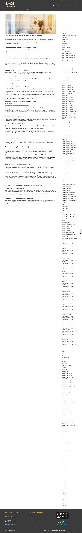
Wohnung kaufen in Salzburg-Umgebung (69, 384)
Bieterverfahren (64, 43)
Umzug (63, 462)
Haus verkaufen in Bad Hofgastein (68, 99)
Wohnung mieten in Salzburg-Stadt (68, 400)
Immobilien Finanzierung (66, 190)
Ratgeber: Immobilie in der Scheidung (68, 224)
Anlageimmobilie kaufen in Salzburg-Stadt (69, 30)
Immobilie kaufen (65, 120)
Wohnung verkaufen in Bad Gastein (68, 408)
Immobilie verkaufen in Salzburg (67, 182)
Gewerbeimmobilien (65, 435)
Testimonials (64, 361)
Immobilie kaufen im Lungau (67, 124)
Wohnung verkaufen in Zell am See (68, 428)
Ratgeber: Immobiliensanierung (67, 228)
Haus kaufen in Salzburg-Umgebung (68, 89)
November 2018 (64, 479)
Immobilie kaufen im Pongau (67, 128)
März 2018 (64, 493)
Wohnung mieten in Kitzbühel (67, 392)
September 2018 (65, 483)
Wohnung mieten (65, 390)
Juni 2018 (63, 487)
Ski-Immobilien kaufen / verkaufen (68, 347)
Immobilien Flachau (33, 516)
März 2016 (64, 505)
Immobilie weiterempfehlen (66, 188)
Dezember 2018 (64, 477)
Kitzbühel (63, 451)
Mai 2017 (63, 503)
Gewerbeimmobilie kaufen (66, 53)
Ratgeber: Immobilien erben (67, 226)
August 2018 (64, 485)
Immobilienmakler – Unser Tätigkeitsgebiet (69, 200)
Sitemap (63, 241)
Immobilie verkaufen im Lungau (67, 168)
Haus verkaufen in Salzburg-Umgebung (69, 111)
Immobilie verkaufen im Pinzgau (67, 170)
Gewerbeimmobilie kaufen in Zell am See (69, 64)
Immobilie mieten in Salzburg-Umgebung (69, 160)
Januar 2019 (64, 475)
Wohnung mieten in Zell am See (67, 404)
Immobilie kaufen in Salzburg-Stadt (68, 143)
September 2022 (65, 471)
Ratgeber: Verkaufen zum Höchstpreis (68, 234)
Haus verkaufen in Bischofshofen (68, 101)
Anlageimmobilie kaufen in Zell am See (69, 35)
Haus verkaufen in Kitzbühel (67, 105)
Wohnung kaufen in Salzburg (67, 380)
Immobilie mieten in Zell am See (67, 162)
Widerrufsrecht (64, 369)
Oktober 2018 (64, 481)
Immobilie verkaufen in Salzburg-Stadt (68, 184)
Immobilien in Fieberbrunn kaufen (68, 194)
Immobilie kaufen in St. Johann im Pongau (69, 147)
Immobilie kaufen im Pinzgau (67, 126)
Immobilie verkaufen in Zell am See (68, 186)
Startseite (63, 353)
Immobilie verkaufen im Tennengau (68, 174)
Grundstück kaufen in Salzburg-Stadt (68, 70)
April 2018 (63, 491)
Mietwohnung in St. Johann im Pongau (68, 214)
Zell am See (64, 465)
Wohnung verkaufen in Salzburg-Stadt (68, 420)
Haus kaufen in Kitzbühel (66, 80)
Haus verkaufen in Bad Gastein (67, 97)
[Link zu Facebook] (76, 1)
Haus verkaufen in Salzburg (67, 107)
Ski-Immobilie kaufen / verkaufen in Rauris (69, 326)
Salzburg (63, 457)
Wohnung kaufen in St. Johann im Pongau (69, 386)
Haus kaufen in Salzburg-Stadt (67, 87)
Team (63, 355)
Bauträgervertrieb (65, 37)
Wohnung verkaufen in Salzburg (67, 418)
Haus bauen (64, 437)
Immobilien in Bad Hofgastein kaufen (68, 192)
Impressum (64, 202)
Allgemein (63, 433)
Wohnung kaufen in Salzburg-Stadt (68, 382)
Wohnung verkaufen (65, 406)
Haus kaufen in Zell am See (67, 93)
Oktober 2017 (64, 495)
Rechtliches (16, 37)
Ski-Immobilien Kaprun (34, 518)
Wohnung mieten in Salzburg (67, 398)
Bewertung (64, 41)
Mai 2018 (63, 489)
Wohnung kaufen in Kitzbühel (67, 375)
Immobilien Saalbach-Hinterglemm (36, 520)
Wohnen (63, 463)
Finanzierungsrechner (65, 51)
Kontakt (63, 210)
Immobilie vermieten (65, 445)
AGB (63, 23)
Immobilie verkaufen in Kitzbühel (67, 176)
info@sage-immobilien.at (69, 0)
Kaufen (63, 204)
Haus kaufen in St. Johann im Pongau (68, 91)
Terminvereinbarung (65, 357)
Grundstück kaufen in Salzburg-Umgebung (69, 72)
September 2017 (65, 497)
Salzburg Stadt (64, 459)
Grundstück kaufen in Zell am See (68, 74)
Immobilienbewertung (65, 447)
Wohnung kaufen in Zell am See (67, 388)
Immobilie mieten (65, 441)
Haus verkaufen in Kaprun (66, 103)
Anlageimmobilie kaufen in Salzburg (68, 28)
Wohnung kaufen (65, 371)
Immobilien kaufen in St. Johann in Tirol (69, 196)
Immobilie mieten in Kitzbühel (67, 151)
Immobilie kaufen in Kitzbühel (67, 136)
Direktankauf (64, 49)
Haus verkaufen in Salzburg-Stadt (68, 109)
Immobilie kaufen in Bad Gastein (67, 134)
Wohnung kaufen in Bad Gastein (67, 373)
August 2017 (64, 499)
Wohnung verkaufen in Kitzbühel (67, 416)
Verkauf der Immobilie (38, 203)
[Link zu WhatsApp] (74, 1)
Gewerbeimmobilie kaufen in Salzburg (68, 55)
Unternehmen (64, 363)
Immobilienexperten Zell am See (67, 198)
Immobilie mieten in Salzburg (67, 156)
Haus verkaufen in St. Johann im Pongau (69, 113)
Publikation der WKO (34, 150)
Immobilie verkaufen (65, 164)
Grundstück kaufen (65, 66)
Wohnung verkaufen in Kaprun (67, 414)
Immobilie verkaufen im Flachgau (68, 166)
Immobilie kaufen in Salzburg (67, 141)
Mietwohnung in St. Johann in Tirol (68, 216)
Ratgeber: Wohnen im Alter (66, 236)
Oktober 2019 (64, 473)
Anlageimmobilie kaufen (66, 26)
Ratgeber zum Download (66, 222)
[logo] (10, 5)
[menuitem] (42, 5)
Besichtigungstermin (65, 39)
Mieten (63, 212)
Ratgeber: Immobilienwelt (66, 230)
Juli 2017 (63, 501)
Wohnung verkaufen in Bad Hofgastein (68, 410)
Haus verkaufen (64, 95)
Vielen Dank (64, 367)
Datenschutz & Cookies (66, 47)
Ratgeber (12, 37)
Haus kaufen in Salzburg (66, 85)
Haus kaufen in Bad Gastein (67, 78)
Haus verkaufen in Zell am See (67, 115)
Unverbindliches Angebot (66, 365)
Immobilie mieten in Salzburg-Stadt (68, 158)
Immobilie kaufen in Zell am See (67, 149)
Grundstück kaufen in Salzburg (67, 68)
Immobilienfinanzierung (66, 449)
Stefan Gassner (22, 37)
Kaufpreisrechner (65, 208)
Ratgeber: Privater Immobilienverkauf (68, 232)
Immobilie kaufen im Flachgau (67, 122)
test (62, 359)
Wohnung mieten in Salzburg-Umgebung (69, 402)
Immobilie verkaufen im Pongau (67, 172)
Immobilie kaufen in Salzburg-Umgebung (69, 145)
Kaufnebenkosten (65, 206)
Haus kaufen (64, 76)
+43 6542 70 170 (61, 0)
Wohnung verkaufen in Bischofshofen (68, 412)
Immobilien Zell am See (34, 514)
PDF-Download (64, 218)
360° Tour (63, 22)
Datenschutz (64, 45)
